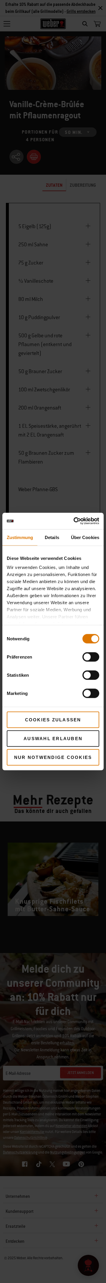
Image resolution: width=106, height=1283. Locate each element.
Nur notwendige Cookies (53, 757)
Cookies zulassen (53, 719)
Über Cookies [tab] (85, 537)
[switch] (90, 656)
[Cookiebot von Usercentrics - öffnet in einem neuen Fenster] (74, 521)
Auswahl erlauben (53, 738)
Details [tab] (52, 537)
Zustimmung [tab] (20, 537)
